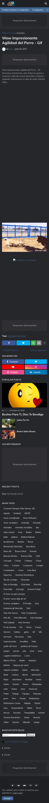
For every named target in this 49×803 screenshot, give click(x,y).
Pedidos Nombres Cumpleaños (15, 10)
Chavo (38, 561)
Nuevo (25, 684)
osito (6, 689)
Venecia (36, 717)
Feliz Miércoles (20, 618)
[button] (3, 3)
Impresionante (10, 641)
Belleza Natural (27, 537)
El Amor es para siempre (14, 594)
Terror (38, 708)
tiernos (7, 713)
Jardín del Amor (10, 646)
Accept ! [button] (7, 798)
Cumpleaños (37, 10)
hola (29, 637)
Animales (21, 33)
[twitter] (36, 361)
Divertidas (25, 584)
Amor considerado (11, 518)
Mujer (6, 679)
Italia (34, 641)
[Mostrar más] (44, 342)
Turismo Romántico (12, 717)
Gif (34, 632)
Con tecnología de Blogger (16, 742)
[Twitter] (23, 342)
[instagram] (36, 367)
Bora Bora (30, 546)
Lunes (27, 656)
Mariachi (32, 660)
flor (21, 627)
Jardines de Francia (29, 646)
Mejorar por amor (21, 665)
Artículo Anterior (10, 350)
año (37, 527)
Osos (23, 689)
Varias (26, 717)
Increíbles (24, 641)
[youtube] (13, 367)
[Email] (38, 342)
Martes (7, 665)
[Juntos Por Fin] (8, 423)
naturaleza (16, 679)
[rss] (36, 786)
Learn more (18, 793)
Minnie (25, 675)
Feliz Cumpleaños (29, 613)
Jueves (16, 651)
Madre (22, 660)
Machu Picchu (10, 660)
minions (15, 675)
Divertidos (21, 336)
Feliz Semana (24, 622)
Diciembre (25, 580)
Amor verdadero (11, 523)
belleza (14, 537)
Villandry (26, 722)
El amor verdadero (11, 603)
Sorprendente (17, 708)
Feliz (28, 608)
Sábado (27, 703)
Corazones (28, 565)
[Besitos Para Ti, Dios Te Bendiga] (24, 395)
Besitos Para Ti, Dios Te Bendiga (22, 414)
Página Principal (8, 33)
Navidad (28, 679)
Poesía (22, 698)
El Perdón (27, 603)
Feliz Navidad (36, 618)
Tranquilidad (29, 713)
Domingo (20, 589)
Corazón (15, 565)
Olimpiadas (37, 684)
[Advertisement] (24, 114)
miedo (24, 670)
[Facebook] (9, 342)
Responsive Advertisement (24, 20)
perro (6, 698)
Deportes (8, 575)
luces (40, 651)
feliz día (7, 618)
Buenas (33, 551)
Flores (28, 627)
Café (38, 556)
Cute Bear (31, 570)
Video (6, 722)
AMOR (27, 513)
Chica (6, 565)
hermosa (7, 637)
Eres (37, 603)
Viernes (15, 722)
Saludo (37, 703)
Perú (14, 698)
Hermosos (19, 637)
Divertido (38, 584)
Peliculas (37, 694)
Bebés (38, 532)
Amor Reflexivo (29, 518)
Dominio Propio (34, 589)
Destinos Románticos (24, 575)
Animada (25, 523)
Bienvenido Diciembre (13, 546)
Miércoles (35, 670)
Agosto (7, 513)
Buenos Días (26, 556)
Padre (6, 694)
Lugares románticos (12, 656)
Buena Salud (20, 551)
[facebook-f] (12, 786)
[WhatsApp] (33, 342)
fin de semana (10, 627)
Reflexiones (34, 698)
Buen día (7, 551)
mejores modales (11, 670)
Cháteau (28, 561)
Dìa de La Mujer (10, 580)
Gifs (40, 632)
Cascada (7, 561)
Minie (6, 675)
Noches (16, 684)
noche (6, 684)
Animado (37, 523)
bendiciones (9, 542)
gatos (26, 632)
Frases (38, 627)
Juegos (7, 651)
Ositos (14, 689)
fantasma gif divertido (13, 608)
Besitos (21, 542)
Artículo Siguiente (38, 350)
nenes (38, 679)
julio (24, 651)
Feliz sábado (9, 622)
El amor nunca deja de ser (15, 599)
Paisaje (15, 694)
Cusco (21, 570)
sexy (5, 708)
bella (6, 537)
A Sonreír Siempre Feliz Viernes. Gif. (19, 508)
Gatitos (17, 632)
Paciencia (33, 689)
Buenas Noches (10, 556)
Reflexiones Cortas (12, 703)
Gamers (7, 632)
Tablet (29, 708)
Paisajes (26, 694)
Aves (20, 532)
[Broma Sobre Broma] (8, 434)
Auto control (9, 532)
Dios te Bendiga (10, 584)
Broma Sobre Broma (26, 431)
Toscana (16, 713)
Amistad (17, 513)
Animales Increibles (23, 527)
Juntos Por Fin (23, 420)
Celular (18, 561)
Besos (30, 542)
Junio (32, 651)
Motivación (36, 675)
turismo (41, 713)
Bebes (29, 532)
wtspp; (37, 722)
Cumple (39, 565)
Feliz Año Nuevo (11, 613)
